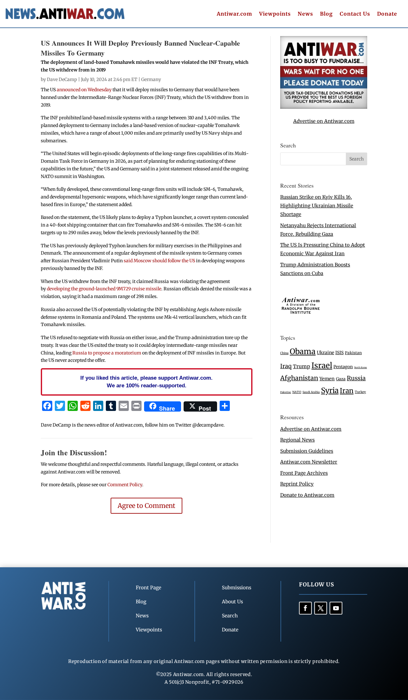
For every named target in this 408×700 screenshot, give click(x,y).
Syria (330, 390)
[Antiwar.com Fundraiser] (323, 107)
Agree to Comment (146, 506)
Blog (326, 14)
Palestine (285, 392)
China (284, 353)
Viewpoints (275, 14)
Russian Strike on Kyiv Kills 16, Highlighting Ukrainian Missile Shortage (316, 205)
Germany (151, 79)
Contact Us (355, 14)
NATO (296, 392)
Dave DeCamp (62, 79)
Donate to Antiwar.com (307, 495)
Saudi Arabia (311, 392)
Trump (301, 366)
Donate (387, 14)
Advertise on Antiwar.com (323, 121)
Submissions (236, 588)
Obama (303, 351)
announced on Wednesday (84, 90)
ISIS (339, 352)
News (305, 14)
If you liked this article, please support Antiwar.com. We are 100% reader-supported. (146, 382)
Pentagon (343, 366)
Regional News (297, 440)
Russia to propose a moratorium (107, 353)
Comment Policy (124, 485)
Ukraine (325, 352)
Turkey (360, 392)
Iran (346, 390)
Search (230, 616)
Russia (356, 378)
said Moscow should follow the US (159, 261)
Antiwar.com (234, 14)
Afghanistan (299, 378)
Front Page (148, 588)
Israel (321, 365)
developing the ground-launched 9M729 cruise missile (104, 289)
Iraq (286, 366)
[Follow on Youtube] (336, 608)
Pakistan (353, 352)
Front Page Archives (304, 473)
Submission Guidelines (306, 451)
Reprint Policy (297, 484)
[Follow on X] (320, 608)
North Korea (360, 367)
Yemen (327, 379)
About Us (232, 602)
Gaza (341, 378)
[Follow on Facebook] (305, 608)
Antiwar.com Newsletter (308, 462)
